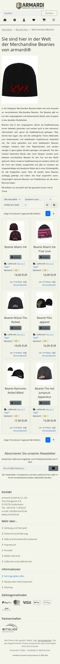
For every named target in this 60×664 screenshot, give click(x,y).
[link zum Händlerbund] (10, 628)
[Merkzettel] (34, 20)
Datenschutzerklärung (16, 533)
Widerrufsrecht (12, 555)
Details (16, 257)
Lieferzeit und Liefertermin (18, 561)
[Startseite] (5, 20)
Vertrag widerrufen (14, 576)
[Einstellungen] (14, 20)
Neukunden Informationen (18, 581)
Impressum (10, 544)
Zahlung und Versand (15, 528)
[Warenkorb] (44, 20)
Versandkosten (20, 285)
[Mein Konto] (24, 20)
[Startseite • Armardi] (30, 5)
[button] (53, 20)
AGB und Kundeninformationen (20, 539)
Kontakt (8, 550)
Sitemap (8, 587)
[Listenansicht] (54, 205)
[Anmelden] (53, 468)
